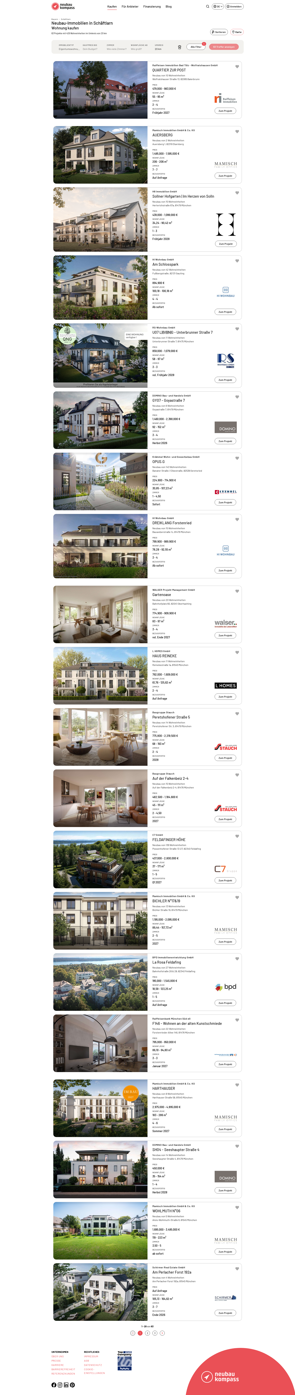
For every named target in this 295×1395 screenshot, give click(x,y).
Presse (56, 1360)
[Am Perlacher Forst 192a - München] (147, 1292)
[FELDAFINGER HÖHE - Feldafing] (147, 859)
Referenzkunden (63, 1373)
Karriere (57, 1364)
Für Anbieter (130, 6)
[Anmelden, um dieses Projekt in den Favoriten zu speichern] (237, 67)
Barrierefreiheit (63, 1369)
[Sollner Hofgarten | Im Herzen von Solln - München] (147, 219)
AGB (86, 1360)
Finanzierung (152, 6)
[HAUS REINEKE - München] (147, 676)
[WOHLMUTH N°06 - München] (147, 1231)
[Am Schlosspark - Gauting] (147, 287)
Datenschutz (93, 1364)
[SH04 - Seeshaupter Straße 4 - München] (147, 1169)
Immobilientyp (66, 45)
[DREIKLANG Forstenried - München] (147, 546)
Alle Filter (197, 46)
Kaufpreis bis (90, 45)
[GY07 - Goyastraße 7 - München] (147, 420)
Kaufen (112, 6)
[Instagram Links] (60, 1385)
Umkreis (159, 45)
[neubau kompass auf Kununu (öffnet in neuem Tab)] (124, 1360)
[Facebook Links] (53, 1385)
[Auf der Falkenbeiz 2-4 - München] (147, 798)
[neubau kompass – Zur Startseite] (63, 6)
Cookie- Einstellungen (94, 1371)
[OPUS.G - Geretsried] (147, 481)
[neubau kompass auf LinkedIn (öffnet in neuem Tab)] (66, 1384)
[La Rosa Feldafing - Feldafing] (147, 982)
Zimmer (110, 45)
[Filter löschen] (179, 47)
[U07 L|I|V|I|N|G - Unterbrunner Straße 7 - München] (147, 355)
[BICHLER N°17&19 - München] (147, 921)
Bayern (54, 19)
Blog (169, 6)
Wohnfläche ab (139, 45)
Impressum (91, 1356)
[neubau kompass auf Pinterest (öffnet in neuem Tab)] (72, 1385)
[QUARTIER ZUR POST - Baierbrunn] (147, 90)
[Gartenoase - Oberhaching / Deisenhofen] (147, 614)
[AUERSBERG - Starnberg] (147, 155)
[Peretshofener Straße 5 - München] (147, 737)
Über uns (57, 1356)
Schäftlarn (66, 19)
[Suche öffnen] (208, 6)
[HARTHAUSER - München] (147, 1108)
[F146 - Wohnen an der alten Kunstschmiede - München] (147, 1043)
